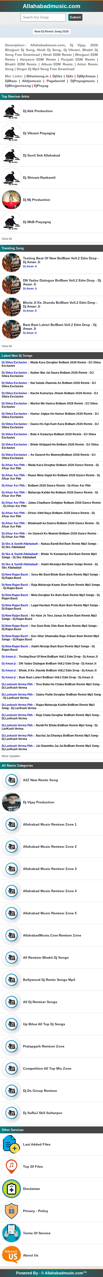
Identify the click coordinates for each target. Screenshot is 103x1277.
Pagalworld (56, 81)
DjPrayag (41, 86)
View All (7, 239)
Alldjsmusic (31, 81)
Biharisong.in (38, 76)
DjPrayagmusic (82, 81)
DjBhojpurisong (18, 86)
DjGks (57, 76)
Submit (75, 17)
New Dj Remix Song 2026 (51, 31)
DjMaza (11, 81)
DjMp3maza (86, 76)
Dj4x (69, 76)
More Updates (11, 756)
